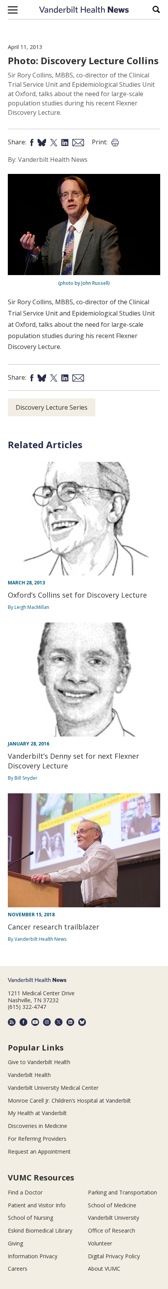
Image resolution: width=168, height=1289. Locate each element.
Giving (15, 1243)
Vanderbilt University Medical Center (53, 1087)
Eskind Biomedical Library (40, 1230)
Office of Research (111, 1230)
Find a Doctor (25, 1192)
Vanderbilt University (113, 1217)
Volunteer (100, 1243)
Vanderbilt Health (29, 1075)
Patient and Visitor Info (37, 1205)
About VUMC (104, 1268)
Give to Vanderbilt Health (39, 1062)
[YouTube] (35, 1022)
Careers (17, 1268)
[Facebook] (23, 1022)
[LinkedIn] (70, 1022)
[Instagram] (47, 1022)
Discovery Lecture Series (52, 407)
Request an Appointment (39, 1151)
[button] (13, 10)
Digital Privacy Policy (114, 1256)
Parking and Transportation (122, 1192)
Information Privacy (32, 1256)
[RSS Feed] (12, 1022)
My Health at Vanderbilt (37, 1113)
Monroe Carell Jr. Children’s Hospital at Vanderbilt (69, 1100)
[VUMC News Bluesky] (82, 1022)
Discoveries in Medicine (37, 1125)
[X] (59, 1022)
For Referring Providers (37, 1138)
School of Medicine (112, 1205)
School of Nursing (30, 1217)
